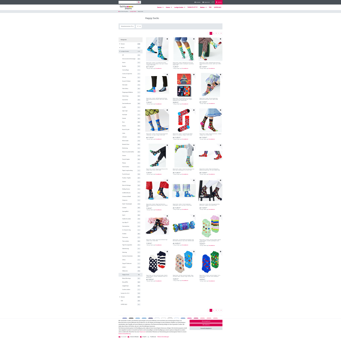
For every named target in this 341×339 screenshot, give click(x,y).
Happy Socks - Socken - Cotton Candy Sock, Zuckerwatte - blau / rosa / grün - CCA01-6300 (182, 205)
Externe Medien (134, 336)
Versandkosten (158, 68)
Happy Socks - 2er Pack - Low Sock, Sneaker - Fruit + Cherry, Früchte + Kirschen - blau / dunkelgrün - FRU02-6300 (209, 276)
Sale (210, 7)
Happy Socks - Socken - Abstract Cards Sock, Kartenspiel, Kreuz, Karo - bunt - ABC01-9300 (208, 99)
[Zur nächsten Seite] (218, 33)
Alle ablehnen (206, 325)
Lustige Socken (179, 7)
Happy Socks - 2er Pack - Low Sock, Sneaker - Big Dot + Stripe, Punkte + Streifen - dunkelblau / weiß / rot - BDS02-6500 (157, 276)
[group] (157, 49)
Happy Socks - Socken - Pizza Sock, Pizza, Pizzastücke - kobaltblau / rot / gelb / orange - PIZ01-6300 (157, 134)
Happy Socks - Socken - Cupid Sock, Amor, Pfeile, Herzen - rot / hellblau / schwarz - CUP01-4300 (183, 134)
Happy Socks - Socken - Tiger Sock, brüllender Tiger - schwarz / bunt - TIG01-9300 (157, 240)
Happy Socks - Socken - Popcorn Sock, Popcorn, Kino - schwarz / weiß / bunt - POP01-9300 (157, 170)
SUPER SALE (217, 7)
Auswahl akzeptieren (206, 328)
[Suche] (138, 2)
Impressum (143, 332)
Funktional (153, 336)
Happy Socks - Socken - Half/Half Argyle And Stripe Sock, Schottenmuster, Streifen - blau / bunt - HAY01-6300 (157, 99)
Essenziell (123, 336)
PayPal (144, 336)
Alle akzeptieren (206, 321)
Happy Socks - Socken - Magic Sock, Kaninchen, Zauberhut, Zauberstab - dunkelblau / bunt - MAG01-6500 (157, 205)
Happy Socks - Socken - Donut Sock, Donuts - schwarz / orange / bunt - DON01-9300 (210, 134)
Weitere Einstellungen (163, 336)
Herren (168, 7)
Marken (202, 7)
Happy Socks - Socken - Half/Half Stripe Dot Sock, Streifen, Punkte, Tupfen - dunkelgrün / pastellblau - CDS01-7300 (183, 63)
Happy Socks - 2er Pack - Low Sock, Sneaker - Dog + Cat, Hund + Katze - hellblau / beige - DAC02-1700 (183, 276)
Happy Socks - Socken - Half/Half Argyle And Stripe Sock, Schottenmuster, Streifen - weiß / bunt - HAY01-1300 (210, 63)
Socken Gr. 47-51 (193, 7)
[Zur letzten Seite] (221, 33)
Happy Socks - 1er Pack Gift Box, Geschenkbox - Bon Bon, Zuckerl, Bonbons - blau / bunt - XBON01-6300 (183, 240)
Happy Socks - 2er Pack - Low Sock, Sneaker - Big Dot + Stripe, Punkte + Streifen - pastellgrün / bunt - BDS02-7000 (210, 241)
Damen (159, 7)
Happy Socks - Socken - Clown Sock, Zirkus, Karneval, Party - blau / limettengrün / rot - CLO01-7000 (183, 170)
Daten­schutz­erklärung (125, 333)
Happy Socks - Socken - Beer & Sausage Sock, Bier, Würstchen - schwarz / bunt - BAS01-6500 (209, 205)
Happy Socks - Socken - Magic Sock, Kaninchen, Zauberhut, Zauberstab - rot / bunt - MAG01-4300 (209, 170)
